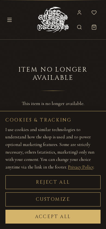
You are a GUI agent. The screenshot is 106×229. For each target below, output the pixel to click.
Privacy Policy (80, 167)
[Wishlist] (94, 12)
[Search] (79, 27)
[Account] (79, 12)
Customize (53, 199)
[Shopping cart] (94, 27)
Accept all (53, 217)
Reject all (53, 182)
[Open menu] (10, 20)
